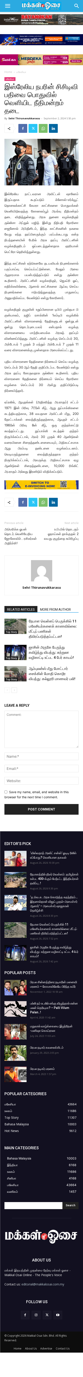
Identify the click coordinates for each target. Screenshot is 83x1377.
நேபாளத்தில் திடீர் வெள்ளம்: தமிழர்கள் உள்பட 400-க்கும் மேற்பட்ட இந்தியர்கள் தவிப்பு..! (54, 879)
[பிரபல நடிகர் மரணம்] (15, 1074)
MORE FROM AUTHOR (55, 609)
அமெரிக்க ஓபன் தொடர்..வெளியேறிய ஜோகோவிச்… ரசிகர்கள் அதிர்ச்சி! (20, 536)
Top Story (11, 632)
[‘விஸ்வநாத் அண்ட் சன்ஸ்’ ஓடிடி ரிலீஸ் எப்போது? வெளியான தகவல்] (15, 858)
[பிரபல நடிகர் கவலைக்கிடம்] (15, 1053)
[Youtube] (58, 1315)
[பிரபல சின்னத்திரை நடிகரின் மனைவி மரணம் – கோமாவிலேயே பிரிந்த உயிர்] (15, 987)
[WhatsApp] (43, 128)
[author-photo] (41, 581)
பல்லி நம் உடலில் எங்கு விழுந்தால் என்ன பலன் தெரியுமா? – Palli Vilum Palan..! (54, 1008)
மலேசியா (21, 72)
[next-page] (14, 690)
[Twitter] (33, 128)
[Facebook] (22, 128)
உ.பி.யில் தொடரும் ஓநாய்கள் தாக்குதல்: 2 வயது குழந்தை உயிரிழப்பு (61, 534)
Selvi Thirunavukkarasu (24, 118)
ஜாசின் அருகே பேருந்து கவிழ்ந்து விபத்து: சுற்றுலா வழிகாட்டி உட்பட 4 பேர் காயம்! (51, 652)
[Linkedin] (53, 128)
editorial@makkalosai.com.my (42, 1284)
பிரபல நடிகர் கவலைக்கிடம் (47, 1047)
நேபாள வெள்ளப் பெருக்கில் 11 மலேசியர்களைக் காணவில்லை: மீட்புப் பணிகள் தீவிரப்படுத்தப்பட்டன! (53, 929)
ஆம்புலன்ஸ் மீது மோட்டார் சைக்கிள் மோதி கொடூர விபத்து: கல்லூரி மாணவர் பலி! (52, 673)
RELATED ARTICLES (21, 609)
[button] (7, 6)
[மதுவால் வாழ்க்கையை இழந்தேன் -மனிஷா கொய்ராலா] (15, 1032)
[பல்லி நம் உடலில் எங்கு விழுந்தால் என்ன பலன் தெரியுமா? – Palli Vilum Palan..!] (15, 1009)
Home (8, 72)
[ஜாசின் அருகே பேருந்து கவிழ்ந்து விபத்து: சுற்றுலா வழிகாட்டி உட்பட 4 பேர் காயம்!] (15, 652)
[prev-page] (7, 690)
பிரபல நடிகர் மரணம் (42, 1069)
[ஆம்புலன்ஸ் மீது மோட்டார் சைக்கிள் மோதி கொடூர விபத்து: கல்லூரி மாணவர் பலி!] (15, 673)
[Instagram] (36, 1315)
